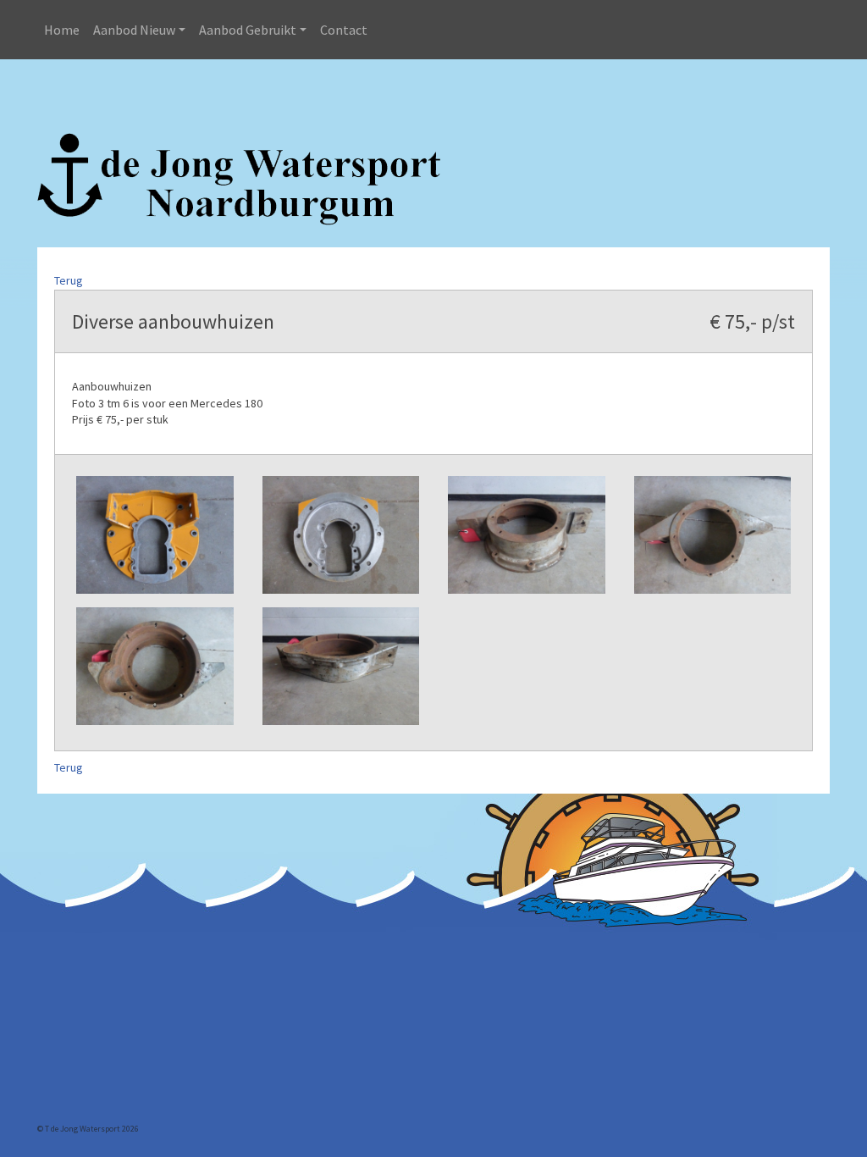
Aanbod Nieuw (134, 29)
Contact (343, 29)
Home (62, 29)
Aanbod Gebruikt (247, 29)
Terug (68, 280)
